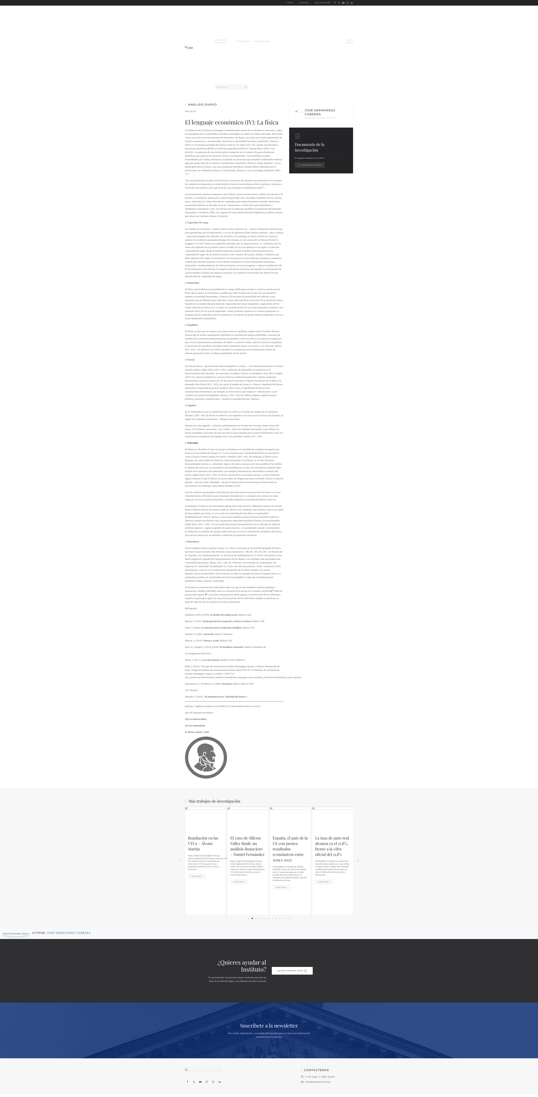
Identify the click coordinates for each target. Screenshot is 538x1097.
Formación (243, 41)
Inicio (290, 3)
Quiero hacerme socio (290, 971)
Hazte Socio (349, 41)
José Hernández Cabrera (69, 933)
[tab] (249, 918)
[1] (222, 580)
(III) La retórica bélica (196, 719)
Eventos (304, 3)
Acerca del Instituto (221, 41)
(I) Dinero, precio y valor (197, 731)
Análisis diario (202, 104)
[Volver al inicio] (200, 49)
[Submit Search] (246, 87)
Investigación (261, 41)
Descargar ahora (311, 165)
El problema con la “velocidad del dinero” (225, 696)
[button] (180, 861)
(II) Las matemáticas (195, 725)
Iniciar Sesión (323, 3)
